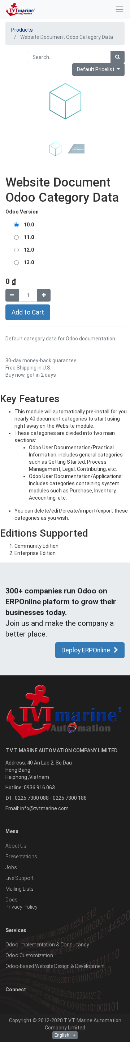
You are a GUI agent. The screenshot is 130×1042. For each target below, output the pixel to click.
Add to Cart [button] (28, 312)
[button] (14, 148)
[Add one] (44, 295)
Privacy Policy (21, 907)
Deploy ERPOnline (85, 650)
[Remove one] (12, 295)
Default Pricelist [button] (96, 69)
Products (22, 30)
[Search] (117, 57)
